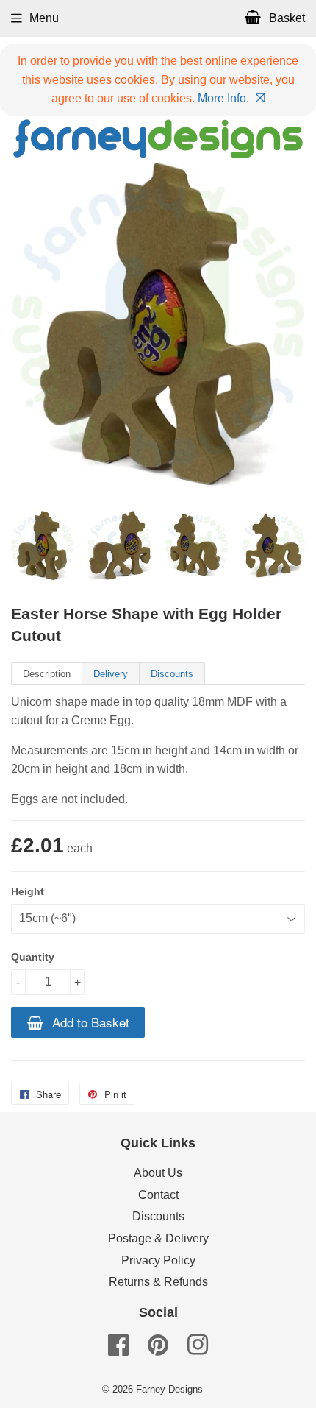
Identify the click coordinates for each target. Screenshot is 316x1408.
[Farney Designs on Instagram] (198, 1349)
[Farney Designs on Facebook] (118, 1349)
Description (47, 673)
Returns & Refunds (158, 1282)
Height (27, 891)
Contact (158, 1195)
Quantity (32, 957)
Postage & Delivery (158, 1238)
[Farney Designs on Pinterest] (158, 1349)
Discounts (172, 673)
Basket (285, 18)
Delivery (110, 673)
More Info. (223, 98)
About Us (158, 1173)
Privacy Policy (158, 1260)
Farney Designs (169, 1389)
